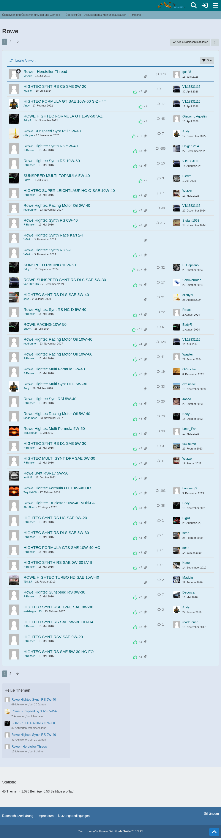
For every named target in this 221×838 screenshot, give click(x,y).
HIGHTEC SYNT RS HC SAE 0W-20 (55, 518)
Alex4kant (29, 507)
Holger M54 (190, 146)
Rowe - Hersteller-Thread (45, 71)
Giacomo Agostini (194, 116)
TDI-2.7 (28, 581)
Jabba (186, 399)
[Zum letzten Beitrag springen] (176, 74)
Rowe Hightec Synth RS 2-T (48, 250)
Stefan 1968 (190, 220)
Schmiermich (191, 280)
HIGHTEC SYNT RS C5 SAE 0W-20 (55, 86)
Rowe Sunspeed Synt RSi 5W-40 (52, 131)
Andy (27, 105)
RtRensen (29, 150)
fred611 (28, 477)
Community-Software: (110, 831)
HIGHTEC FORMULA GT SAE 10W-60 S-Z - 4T (65, 101)
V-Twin (27, 239)
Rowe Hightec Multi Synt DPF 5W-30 (55, 384)
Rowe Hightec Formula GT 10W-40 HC (57, 488)
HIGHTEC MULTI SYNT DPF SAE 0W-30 (59, 458)
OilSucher (189, 369)
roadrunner (30, 209)
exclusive (189, 384)
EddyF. (28, 120)
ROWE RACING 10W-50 (45, 324)
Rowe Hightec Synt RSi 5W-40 (50, 399)
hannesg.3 (189, 488)
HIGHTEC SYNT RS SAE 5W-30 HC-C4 (58, 622)
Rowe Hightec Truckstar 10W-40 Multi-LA (59, 503)
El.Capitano (190, 265)
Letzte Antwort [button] (25, 60)
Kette (186, 562)
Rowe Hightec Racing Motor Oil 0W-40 (57, 205)
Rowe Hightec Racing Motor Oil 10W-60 (58, 354)
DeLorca (188, 592)
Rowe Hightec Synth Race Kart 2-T (54, 235)
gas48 (186, 72)
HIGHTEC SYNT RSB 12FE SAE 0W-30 (58, 607)
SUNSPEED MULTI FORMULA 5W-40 (57, 176)
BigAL (186, 518)
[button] (215, 42)
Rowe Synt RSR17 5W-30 (46, 473)
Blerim (186, 176)
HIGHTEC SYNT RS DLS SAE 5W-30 (56, 533)
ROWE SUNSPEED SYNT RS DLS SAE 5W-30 (65, 280)
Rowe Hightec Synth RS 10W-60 (52, 161)
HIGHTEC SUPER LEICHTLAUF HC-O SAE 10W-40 (69, 190)
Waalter (28, 90)
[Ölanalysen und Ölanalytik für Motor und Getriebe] (171, 5)
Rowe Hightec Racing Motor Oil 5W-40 (57, 414)
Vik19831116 (191, 86)
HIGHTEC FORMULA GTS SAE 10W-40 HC (62, 547)
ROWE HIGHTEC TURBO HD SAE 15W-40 (61, 577)
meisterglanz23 (33, 611)
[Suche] (193, 5)
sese (26, 299)
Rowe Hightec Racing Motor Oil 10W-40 (58, 339)
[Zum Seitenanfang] (214, 832)
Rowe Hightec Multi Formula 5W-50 (54, 428)
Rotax (186, 310)
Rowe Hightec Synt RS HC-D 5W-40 (55, 309)
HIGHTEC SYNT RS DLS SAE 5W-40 (56, 295)
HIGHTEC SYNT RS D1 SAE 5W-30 (55, 443)
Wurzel (187, 191)
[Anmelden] (204, 5)
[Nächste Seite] (17, 42)
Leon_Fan (189, 429)
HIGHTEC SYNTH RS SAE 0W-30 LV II (58, 562)
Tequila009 (30, 432)
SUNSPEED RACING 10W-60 (50, 265)
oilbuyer (28, 135)
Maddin (187, 577)
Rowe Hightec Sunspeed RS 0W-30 (54, 592)
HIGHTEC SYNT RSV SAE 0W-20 (53, 637)
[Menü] (215, 5)
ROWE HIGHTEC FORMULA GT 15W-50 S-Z (63, 116)
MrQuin (28, 75)
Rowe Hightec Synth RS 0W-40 (51, 220)
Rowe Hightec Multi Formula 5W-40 (54, 369)
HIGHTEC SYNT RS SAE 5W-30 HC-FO (59, 652)
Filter (210, 60)
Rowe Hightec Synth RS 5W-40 (51, 146)
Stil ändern (211, 813)
